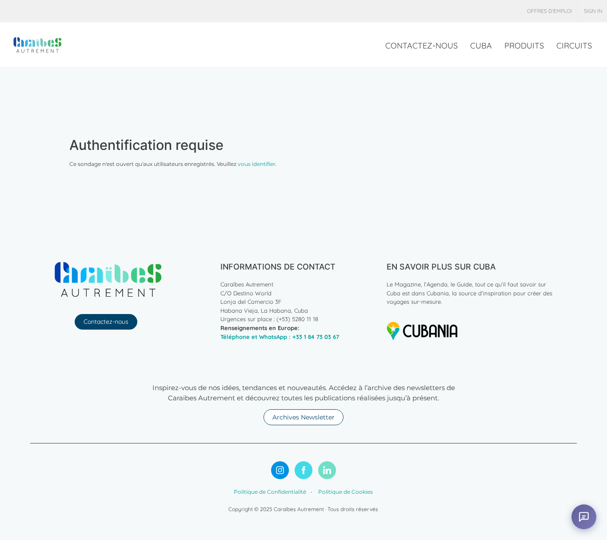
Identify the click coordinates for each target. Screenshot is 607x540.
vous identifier (257, 164)
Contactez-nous (106, 322)
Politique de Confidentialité (270, 491)
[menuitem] (549, 11)
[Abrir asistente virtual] (583, 516)
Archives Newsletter (303, 417)
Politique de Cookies (345, 491)
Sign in (593, 11)
